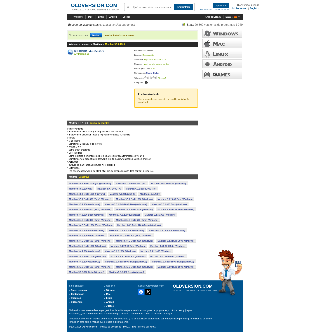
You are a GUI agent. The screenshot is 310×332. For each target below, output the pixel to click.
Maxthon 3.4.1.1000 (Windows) (84, 261)
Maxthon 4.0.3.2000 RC (81, 189)
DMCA (126, 327)
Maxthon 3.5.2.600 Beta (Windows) (175, 199)
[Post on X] (146, 82)
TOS (134, 327)
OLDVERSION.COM (94, 5)
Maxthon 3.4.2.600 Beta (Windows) (167, 246)
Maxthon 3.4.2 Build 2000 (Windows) (176, 241)
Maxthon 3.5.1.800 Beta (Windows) (169, 204)
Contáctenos (77, 294)
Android (113, 17)
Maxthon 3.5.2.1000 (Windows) (84, 204)
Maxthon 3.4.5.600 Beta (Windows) (86, 215)
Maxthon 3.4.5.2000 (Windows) (124, 215)
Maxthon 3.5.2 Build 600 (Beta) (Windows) (90, 199)
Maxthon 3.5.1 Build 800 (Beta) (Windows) (126, 204)
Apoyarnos (221, 5)
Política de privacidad (110, 327)
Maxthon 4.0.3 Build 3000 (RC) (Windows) (90, 183)
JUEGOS (222, 74)
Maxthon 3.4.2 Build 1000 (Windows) (87, 246)
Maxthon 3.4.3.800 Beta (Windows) (86, 230)
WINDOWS (222, 33)
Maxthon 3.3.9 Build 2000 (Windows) (134, 267)
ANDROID (222, 63)
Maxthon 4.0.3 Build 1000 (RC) (131, 183)
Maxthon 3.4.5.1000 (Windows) (160, 215)
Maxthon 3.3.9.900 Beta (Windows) (86, 272)
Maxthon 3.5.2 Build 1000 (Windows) (134, 199)
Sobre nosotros (79, 290)
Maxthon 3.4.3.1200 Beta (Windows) (87, 235)
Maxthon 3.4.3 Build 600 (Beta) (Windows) (137, 220)
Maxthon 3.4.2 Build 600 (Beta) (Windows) (90, 241)
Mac (90, 17)
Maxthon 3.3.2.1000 (89, 51)
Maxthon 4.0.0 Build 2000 (122, 194)
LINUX (222, 53)
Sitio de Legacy (213, 17)
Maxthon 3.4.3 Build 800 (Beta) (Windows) (90, 220)
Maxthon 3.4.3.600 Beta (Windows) (126, 230)
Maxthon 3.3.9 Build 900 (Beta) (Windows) (126, 261)
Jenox (153, 327)
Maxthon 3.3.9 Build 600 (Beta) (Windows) (90, 267)
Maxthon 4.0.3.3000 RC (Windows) (168, 183)
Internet (86, 44)
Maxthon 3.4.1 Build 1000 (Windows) (87, 256)
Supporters (77, 302)
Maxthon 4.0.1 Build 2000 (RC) (141, 189)
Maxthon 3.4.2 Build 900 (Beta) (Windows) (131, 235)
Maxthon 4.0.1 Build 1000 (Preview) (87, 194)
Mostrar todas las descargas (119, 35)
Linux (101, 17)
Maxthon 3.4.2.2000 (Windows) (120, 251)
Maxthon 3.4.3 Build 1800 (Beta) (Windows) (90, 225)
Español (229, 17)
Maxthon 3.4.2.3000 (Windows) (84, 251)
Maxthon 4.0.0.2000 (150, 194)
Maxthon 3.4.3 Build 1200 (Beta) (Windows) (139, 225)
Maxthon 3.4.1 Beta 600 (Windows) (128, 256)
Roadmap (76, 298)
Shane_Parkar (152, 73)
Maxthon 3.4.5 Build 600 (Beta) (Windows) (90, 209)
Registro (254, 8)
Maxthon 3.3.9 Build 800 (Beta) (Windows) (173, 261)
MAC (222, 43)
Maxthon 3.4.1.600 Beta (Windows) (167, 256)
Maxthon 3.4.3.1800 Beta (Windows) (167, 230)
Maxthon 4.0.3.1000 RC (109, 189)
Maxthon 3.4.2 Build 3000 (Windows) (134, 241)
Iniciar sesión (239, 8)
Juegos (126, 17)
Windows (78, 17)
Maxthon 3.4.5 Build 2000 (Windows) (134, 209)
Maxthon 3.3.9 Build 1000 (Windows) (176, 267)
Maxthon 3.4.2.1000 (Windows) (155, 251)
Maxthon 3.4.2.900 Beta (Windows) (128, 246)
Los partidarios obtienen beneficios (214, 9)
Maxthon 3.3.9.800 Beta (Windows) (126, 272)
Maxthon (97, 44)
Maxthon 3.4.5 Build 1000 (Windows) (176, 209)
